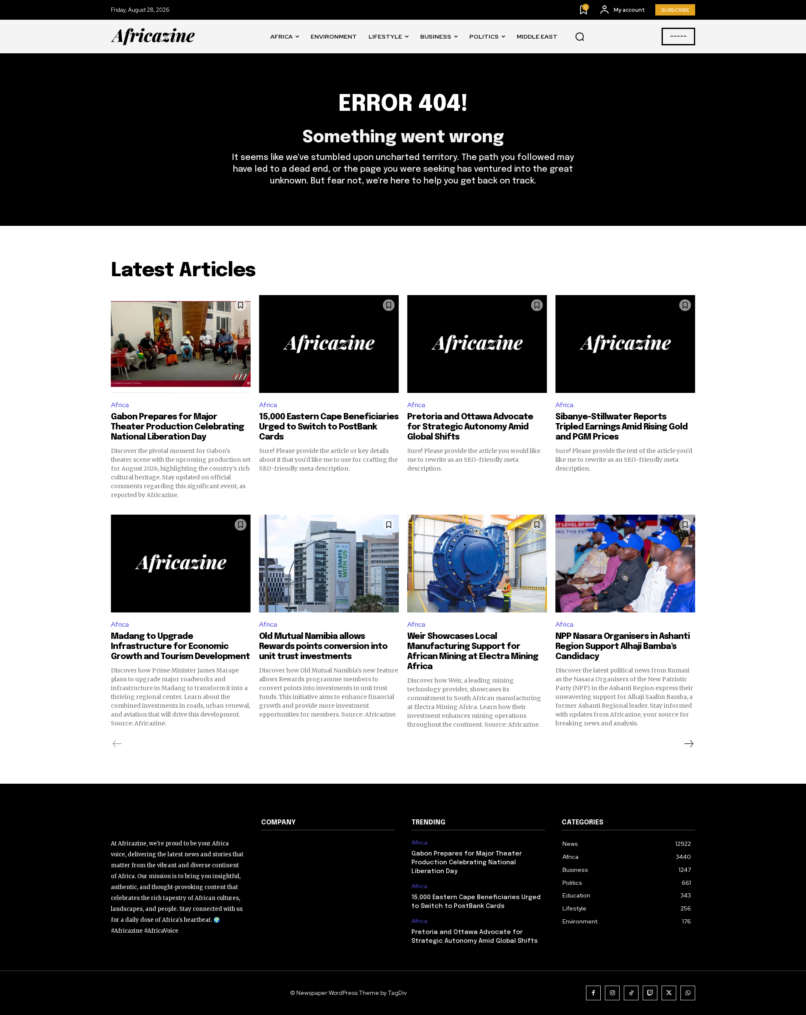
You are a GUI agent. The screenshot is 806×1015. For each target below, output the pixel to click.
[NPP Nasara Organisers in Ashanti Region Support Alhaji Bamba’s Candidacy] (625, 563)
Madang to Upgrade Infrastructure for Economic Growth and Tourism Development (180, 646)
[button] (580, 37)
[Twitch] (650, 993)
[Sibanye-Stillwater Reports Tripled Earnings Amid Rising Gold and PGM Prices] (625, 344)
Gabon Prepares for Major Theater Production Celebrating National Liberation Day (177, 427)
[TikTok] (631, 993)
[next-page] (688, 744)
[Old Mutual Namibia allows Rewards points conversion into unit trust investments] (329, 563)
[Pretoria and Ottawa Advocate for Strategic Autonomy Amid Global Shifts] (477, 344)
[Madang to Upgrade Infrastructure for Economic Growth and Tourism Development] (181, 563)
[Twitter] (669, 993)
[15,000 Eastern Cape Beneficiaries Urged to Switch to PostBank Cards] (329, 344)
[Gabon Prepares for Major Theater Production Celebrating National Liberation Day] (181, 344)
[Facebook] (593, 993)
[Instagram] (612, 993)
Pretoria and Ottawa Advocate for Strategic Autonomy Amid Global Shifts (470, 427)
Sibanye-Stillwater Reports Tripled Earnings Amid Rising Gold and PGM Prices (621, 427)
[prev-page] (117, 744)
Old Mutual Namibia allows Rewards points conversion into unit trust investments (323, 646)
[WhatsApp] (687, 993)
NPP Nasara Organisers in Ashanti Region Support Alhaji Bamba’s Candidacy (622, 646)
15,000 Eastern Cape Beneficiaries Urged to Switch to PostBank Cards (328, 427)
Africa (120, 404)
